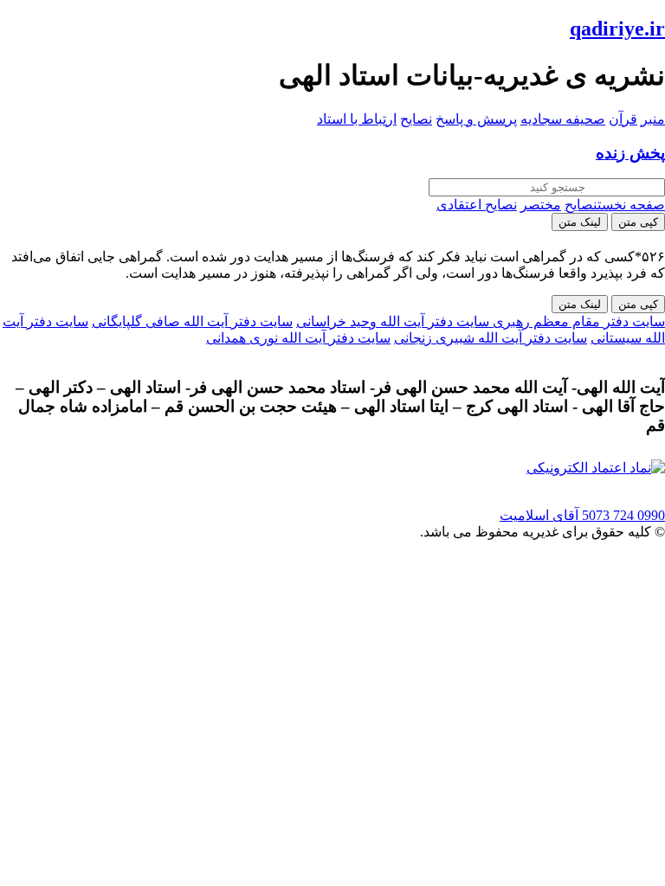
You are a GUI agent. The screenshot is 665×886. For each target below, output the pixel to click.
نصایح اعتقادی (476, 204)
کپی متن (638, 221)
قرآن (623, 119)
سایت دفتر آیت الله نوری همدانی (298, 338)
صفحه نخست (631, 204)
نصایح (416, 119)
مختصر (540, 204)
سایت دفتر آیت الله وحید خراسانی (392, 321)
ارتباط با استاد (357, 119)
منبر (653, 119)
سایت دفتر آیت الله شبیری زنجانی (490, 338)
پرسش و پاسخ (476, 119)
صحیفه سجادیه (562, 119)
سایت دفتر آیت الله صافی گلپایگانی (192, 321)
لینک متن (579, 221)
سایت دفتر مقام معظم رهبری (577, 321)
